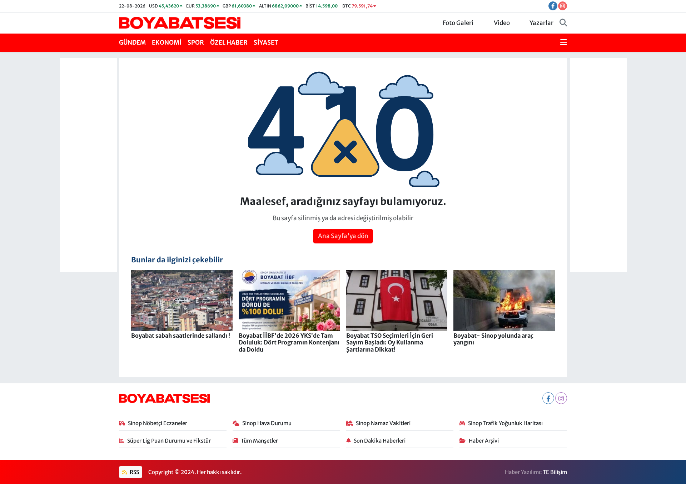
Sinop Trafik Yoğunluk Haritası (505, 423)
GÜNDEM (132, 42)
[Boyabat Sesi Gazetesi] (179, 22)
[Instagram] (561, 398)
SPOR (196, 42)
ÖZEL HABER (229, 42)
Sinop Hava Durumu (267, 423)
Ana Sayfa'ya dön (343, 236)
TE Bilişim (555, 472)
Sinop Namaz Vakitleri (383, 423)
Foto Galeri (458, 23)
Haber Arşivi (484, 440)
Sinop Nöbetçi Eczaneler (157, 423)
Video (502, 23)
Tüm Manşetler (259, 440)
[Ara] (563, 23)
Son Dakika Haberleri (380, 440)
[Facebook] (548, 398)
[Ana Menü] (563, 42)
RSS (134, 472)
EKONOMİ (167, 42)
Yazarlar (541, 23)
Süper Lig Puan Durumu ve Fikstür (169, 440)
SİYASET (266, 42)
